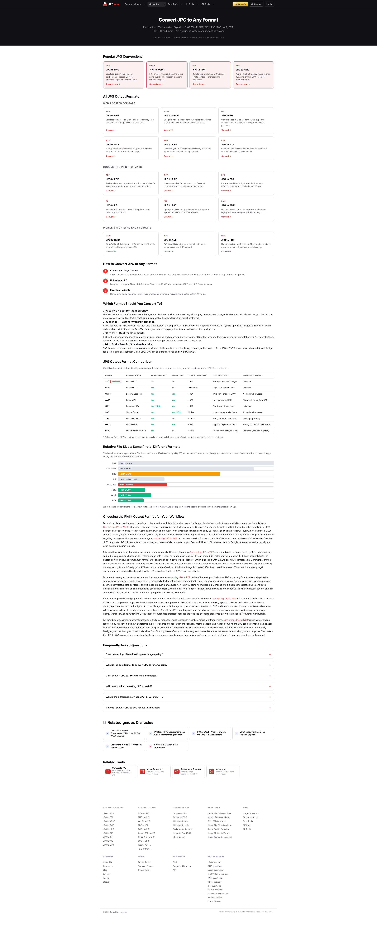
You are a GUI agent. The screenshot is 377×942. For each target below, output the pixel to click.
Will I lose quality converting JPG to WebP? (129, 686)
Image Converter (250, 813)
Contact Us (108, 866)
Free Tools (173, 4)
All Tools (206, 4)
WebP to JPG (144, 821)
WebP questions (215, 870)
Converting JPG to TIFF (202, 552)
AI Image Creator (180, 821)
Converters (154, 4)
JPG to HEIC (108, 829)
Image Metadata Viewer (219, 833)
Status (106, 882)
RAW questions (215, 889)
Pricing (106, 878)
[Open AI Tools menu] (197, 4)
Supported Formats (182, 866)
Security (107, 874)
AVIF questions (215, 878)
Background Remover (183, 829)
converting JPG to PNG (224, 598)
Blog (105, 870)
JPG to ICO (108, 841)
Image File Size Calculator (220, 825)
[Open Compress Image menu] (145, 4)
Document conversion (218, 893)
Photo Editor (179, 837)
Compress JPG (180, 813)
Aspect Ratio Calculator (218, 817)
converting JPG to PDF (178, 577)
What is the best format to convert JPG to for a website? (136, 664)
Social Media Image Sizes (219, 813)
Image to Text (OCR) (182, 833)
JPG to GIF (108, 833)
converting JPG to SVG (235, 620)
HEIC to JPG (143, 813)
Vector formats (215, 897)
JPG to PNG (108, 813)
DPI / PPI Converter (217, 821)
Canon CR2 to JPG (146, 833)
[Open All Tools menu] (213, 4)
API (174, 870)
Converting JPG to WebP (115, 527)
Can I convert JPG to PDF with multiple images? (131, 675)
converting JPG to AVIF (165, 538)
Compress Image (133, 4)
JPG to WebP (109, 821)
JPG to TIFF (108, 837)
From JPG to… (144, 845)
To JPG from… (144, 849)
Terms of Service (146, 866)
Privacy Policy (144, 862)
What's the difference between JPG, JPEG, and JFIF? (134, 696)
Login (269, 4)
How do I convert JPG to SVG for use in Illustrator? (133, 707)
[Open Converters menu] (164, 4)
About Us (107, 862)
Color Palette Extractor (218, 829)
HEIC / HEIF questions (218, 874)
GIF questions (214, 886)
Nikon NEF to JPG (146, 837)
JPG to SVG (108, 845)
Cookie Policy (144, 870)
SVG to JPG (143, 841)
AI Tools (190, 4)
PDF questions (214, 882)
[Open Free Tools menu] (182, 4)
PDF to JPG (143, 825)
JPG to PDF (108, 817)
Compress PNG (180, 817)
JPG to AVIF (108, 825)
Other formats (214, 901)
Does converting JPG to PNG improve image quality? (134, 654)
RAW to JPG (143, 829)
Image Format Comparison (220, 837)
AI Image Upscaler (181, 825)
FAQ (175, 862)
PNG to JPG (143, 817)
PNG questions (215, 866)
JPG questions (214, 862)
